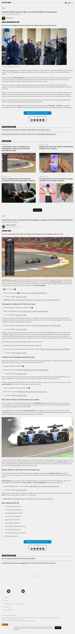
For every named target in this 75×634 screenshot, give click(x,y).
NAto (18, 22)
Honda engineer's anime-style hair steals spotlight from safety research (56, 180)
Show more (37, 210)
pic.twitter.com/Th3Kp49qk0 (51, 325)
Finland (4, 22)
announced (11, 70)
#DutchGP (24, 293)
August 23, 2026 (21, 297)
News (4, 8)
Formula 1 (4, 230)
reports (19, 105)
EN (69, 3)
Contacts (6, 600)
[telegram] (8, 591)
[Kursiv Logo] (6, 2)
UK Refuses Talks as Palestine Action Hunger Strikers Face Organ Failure (26, 130)
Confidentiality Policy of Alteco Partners (13, 603)
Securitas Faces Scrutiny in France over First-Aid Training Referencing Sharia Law (29, 134)
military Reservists (11, 22)
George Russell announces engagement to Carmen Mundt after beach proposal (28, 563)
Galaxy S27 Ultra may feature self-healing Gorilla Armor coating (56, 148)
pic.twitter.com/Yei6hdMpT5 (61, 349)
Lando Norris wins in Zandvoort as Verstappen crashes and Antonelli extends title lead (16, 148)
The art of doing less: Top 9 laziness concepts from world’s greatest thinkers (18, 180)
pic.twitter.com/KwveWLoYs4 (49, 486)
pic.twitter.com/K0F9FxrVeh (38, 293)
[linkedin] (23, 591)
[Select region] (66, 3)
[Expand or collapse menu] (72, 3)
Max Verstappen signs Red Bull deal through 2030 (18, 558)
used (44, 105)
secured (13, 280)
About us (6, 597)
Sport (9, 230)
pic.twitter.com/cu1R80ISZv (39, 311)
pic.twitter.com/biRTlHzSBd (39, 370)
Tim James (9, 18)
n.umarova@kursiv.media (11, 227)
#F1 (20, 293)
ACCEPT (58, 627)
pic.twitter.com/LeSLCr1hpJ (38, 392)
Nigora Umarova (11, 225)
